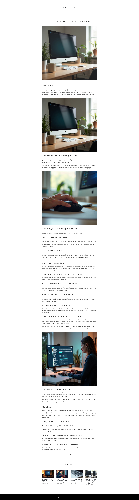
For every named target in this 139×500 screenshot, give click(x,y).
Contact (71, 13)
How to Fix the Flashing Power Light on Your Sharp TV (61, 481)
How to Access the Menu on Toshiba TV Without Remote (47, 481)
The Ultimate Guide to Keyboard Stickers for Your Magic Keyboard (76, 481)
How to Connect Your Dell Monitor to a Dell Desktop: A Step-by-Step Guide (90, 481)
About (66, 13)
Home (61, 13)
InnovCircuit (69, 7)
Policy (77, 13)
